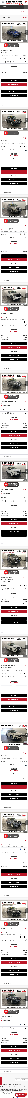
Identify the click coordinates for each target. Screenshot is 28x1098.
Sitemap (13, 1092)
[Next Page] (19, 1079)
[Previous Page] (16, 1079)
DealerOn (9, 1092)
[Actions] (25, 50)
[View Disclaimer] (14, 61)
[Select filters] (23, 17)
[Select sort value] (26, 17)
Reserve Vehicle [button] (14, 96)
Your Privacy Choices (13, 1097)
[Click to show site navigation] (26, 7)
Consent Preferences (0, 1081)
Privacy (16, 1092)
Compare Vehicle (7, 105)
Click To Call (14, 80)
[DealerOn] (4, 1090)
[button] (4, 7)
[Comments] (26, 62)
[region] (14, 74)
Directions (12, 6)
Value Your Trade (14, 92)
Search (22, 11)
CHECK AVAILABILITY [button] (14, 84)
